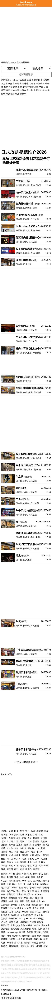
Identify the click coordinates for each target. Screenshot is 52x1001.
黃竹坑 (10, 858)
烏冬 (26, 887)
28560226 (46, 555)
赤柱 (11, 865)
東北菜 (22, 932)
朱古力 (38, 911)
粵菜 (27, 877)
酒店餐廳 (5, 928)
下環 (16, 851)
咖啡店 (46, 880)
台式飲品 (44, 884)
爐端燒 (37, 925)
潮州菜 (35, 884)
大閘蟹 (46, 80)
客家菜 (30, 932)
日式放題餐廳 (23, 62)
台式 (47, 90)
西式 (15, 86)
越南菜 (14, 904)
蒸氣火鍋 (38, 939)
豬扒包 (39, 946)
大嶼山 (42, 862)
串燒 (39, 887)
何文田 (17, 858)
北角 (39, 649)
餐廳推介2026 (7, 62)
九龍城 (44, 841)
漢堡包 (35, 908)
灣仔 (46, 831)
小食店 (39, 877)
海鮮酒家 (13, 918)
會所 (39, 935)
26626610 (46, 683)
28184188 (46, 660)
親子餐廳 (38, 915)
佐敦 (24, 838)
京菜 (11, 911)
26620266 (46, 203)
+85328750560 (43, 521)
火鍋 (31, 83)
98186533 (46, 453)
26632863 (46, 498)
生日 (42, 83)
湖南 (9, 935)
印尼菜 (4, 880)
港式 (41, 873)
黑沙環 (46, 844)
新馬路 (19, 844)
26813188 (46, 376)
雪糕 (11, 921)
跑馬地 (23, 865)
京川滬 (30, 891)
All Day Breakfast (26, 918)
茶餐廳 (46, 887)
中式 (41, 86)
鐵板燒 (26, 537)
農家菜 (27, 942)
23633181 (46, 544)
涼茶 (3, 932)
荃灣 (40, 214)
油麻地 (4, 844)
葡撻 (32, 946)
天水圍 (44, 838)
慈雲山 (38, 855)
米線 (24, 873)
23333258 (46, 487)
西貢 (22, 851)
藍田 (33, 851)
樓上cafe (40, 901)
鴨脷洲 (25, 855)
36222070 (46, 259)
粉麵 (18, 873)
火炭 (11, 855)
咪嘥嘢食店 (38, 352)
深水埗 (4, 834)
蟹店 (45, 939)
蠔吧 (34, 935)
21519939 (46, 465)
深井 (35, 865)
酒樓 (32, 911)
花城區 (23, 521)
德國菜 (29, 939)
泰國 (29, 80)
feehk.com (31, 989)
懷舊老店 (11, 894)
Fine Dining (12, 932)
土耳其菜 (18, 942)
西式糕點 (37, 880)
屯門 (37, 376)
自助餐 (41, 90)
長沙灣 (36, 838)
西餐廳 (42, 942)
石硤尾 (30, 858)
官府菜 (17, 911)
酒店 (8, 90)
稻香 (13, 93)
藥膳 (33, 901)
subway (15, 80)
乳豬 (20, 86)
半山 (29, 862)
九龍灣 (35, 192)
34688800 (46, 192)
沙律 (28, 904)
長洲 (32, 855)
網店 (32, 897)
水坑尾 (4, 865)
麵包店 (25, 911)
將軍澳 (25, 499)
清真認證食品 (27, 915)
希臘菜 (10, 942)
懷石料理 (5, 925)
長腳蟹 (34, 80)
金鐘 (3, 858)
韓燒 (13, 90)
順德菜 (4, 939)
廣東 (33, 877)
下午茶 (37, 83)
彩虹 (29, 865)
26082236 (46, 226)
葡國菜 (46, 935)
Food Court (37, 894)
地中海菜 (20, 939)
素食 (18, 880)
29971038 (46, 237)
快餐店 (4, 897)
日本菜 (19, 174)
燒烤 (29, 884)
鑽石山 (10, 862)
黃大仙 (10, 848)
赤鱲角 (17, 855)
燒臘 (11, 901)
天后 (43, 848)
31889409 (46, 248)
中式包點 (40, 918)
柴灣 (3, 848)
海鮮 (6, 86)
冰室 (36, 86)
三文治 (27, 894)
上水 (37, 848)
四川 (22, 901)
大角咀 (4, 838)
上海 (15, 83)
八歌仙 (23, 80)
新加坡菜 (15, 928)
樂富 (3, 862)
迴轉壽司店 (14, 946)
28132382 (46, 388)
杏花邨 (36, 869)
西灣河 (4, 855)
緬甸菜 (46, 928)
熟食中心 (11, 891)
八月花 (4, 83)
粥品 (18, 891)
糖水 (35, 873)
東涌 (24, 621)
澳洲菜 (37, 932)
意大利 (23, 93)
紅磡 (22, 834)
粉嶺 (32, 844)
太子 (29, 838)
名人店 (4, 921)
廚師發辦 (45, 925)
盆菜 (10, 86)
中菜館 (14, 887)
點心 (24, 891)
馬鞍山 (23, 841)
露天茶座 (25, 946)
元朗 (11, 831)
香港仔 (4, 851)
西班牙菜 (15, 915)
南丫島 (28, 869)
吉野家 (23, 90)
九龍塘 (44, 858)
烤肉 (25, 241)
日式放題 (27, 174)
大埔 (34, 260)
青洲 (3, 869)
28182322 (46, 325)
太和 (35, 862)
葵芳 (29, 841)
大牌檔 (33, 921)
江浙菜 (45, 932)
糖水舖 (35, 904)
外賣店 (35, 942)
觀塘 (3, 93)
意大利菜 (5, 887)
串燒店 (4, 946)
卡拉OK (12, 908)
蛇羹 (3, 942)
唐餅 (3, 894)
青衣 (16, 848)
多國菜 (10, 877)
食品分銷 (39, 897)
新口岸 (46, 855)
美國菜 (4, 901)
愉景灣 (10, 869)
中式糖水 (45, 891)
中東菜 (12, 939)
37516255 (46, 180)
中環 (11, 834)
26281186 (46, 476)
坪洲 (16, 869)
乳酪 (16, 921)
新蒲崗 (36, 841)
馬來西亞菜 (26, 928)
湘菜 (3, 935)
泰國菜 (33, 887)
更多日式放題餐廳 (26, 761)
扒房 (42, 908)
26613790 (46, 337)
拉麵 (20, 887)
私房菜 (30, 90)
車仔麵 (12, 873)
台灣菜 (19, 185)
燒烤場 (20, 908)
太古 (11, 851)
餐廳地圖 (4, 985)
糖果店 (46, 911)
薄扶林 (23, 862)
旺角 (40, 80)
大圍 (26, 844)
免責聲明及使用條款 (11, 997)
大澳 (22, 869)
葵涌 (18, 838)
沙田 (37, 203)
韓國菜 (19, 207)
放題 (25, 86)
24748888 (46, 532)
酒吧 (27, 901)
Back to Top (7, 774)
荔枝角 (38, 844)
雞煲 (10, 83)
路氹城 (12, 844)
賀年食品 (20, 925)
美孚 (37, 858)
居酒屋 (4, 911)
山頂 (16, 865)
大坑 (16, 862)
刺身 (36, 196)
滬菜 (3, 884)
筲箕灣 (23, 848)
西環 (41, 834)
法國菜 (4, 908)
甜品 (29, 873)
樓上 (19, 83)
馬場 (46, 865)
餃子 (20, 884)
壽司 (17, 90)
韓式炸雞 (16, 935)
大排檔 (30, 86)
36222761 (46, 348)
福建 (8, 93)
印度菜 (21, 904)
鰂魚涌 (30, 848)
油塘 (24, 858)
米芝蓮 (25, 83)
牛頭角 (39, 851)
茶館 (40, 928)
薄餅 (16, 877)
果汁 (24, 880)
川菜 (16, 901)
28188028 (46, 621)
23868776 (46, 649)
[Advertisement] (26, 33)
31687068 (46, 510)
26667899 (46, 169)
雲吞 (14, 884)
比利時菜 (26, 935)
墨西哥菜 (13, 897)
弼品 (17, 93)
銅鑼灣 (28, 476)
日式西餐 (5, 915)
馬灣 (41, 865)
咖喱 (22, 877)
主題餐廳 (5, 904)
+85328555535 (43, 749)
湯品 (37, 891)
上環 (36, 90)
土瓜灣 (10, 841)
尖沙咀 (4, 831)
